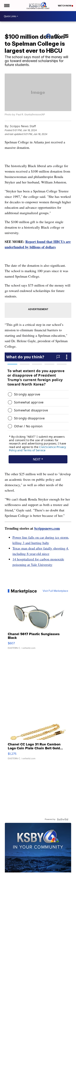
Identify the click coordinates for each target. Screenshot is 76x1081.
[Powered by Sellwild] (62, 819)
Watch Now (65, 5)
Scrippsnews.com (47, 528)
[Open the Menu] (6, 5)
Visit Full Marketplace (55, 591)
